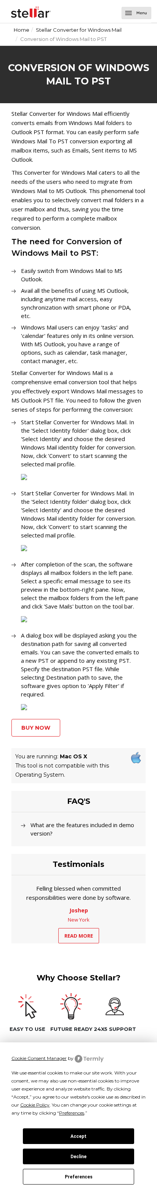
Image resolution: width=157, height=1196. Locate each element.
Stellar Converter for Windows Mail (79, 30)
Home (21, 30)
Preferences (79, 1177)
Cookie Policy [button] (35, 1105)
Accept (78, 1136)
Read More (78, 935)
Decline (78, 1156)
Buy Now (35, 727)
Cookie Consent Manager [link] (39, 1058)
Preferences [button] (71, 1113)
